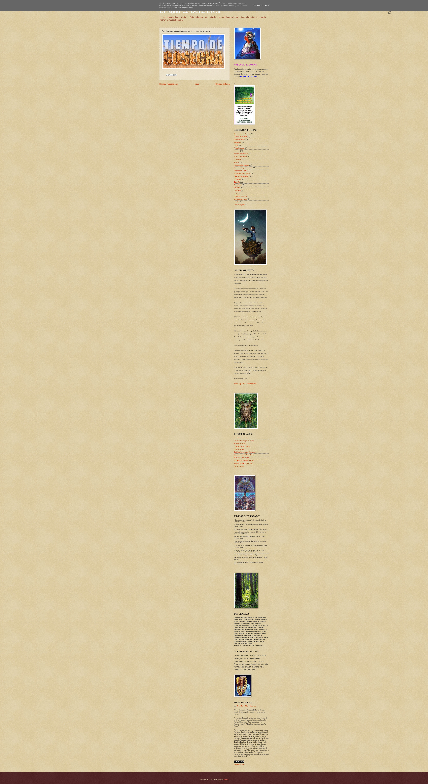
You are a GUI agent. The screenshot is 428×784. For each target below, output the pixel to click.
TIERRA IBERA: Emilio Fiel (243, 463)
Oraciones (237, 190)
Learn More (257, 5)
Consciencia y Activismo (242, 134)
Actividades (238, 185)
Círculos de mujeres (240, 137)
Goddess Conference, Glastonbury (245, 452)
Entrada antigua (222, 84)
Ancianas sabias (239, 139)
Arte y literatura (239, 148)
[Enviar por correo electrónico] (167, 75)
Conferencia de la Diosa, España (244, 455)
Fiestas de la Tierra (240, 171)
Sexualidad (237, 179)
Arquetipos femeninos (241, 154)
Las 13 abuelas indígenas (242, 438)
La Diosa (237, 151)
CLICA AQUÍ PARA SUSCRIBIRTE (245, 384)
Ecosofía (237, 182)
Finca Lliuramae (239, 466)
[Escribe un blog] (169, 75)
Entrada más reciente (168, 84)
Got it (267, 5)
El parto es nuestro (240, 443)
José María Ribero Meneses (246, 706)
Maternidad (237, 142)
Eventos (236, 202)
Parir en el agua (239, 449)
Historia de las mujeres (241, 165)
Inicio (197, 84)
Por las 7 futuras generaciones (244, 441)
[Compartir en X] (171, 75)
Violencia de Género (240, 199)
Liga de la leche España (242, 446)
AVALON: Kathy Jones (241, 458)
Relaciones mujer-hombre (242, 173)
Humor (236, 193)
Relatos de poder (239, 205)
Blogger (225, 779)
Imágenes (237, 188)
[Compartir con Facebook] (173, 75)
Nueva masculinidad (240, 156)
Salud (236, 145)
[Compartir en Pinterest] (175, 75)
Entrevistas (237, 159)
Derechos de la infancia (241, 176)
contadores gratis (239, 764)
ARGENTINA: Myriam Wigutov (244, 460)
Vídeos (236, 162)
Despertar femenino (240, 196)
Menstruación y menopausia (243, 168)
